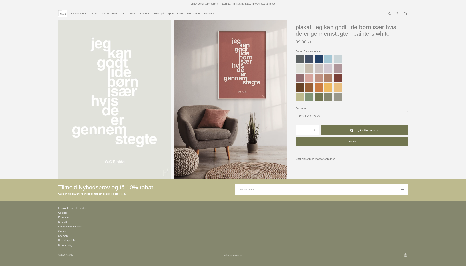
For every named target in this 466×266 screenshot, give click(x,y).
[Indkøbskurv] (405, 14)
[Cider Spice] (328, 78)
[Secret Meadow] (319, 97)
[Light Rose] (337, 68)
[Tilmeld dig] (402, 189)
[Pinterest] (405, 255)
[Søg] (390, 14)
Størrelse (301, 108)
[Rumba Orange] (319, 87)
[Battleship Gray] (337, 97)
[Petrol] (309, 59)
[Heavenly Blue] (328, 59)
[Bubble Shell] (309, 78)
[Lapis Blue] (319, 59)
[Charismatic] (337, 87)
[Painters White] (300, 68)
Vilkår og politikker (233, 255)
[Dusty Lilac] (328, 68)
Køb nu (351, 141)
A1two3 (69, 255)
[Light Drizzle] (337, 59)
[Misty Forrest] (328, 97)
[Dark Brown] (300, 87)
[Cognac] (309, 87)
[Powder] (319, 78)
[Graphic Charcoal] (300, 59)
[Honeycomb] (328, 87)
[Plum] (300, 78)
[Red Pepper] (337, 78)
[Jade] (309, 97)
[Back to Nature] (300, 97)
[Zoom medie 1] (114, 99)
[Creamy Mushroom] (309, 68)
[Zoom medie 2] (230, 99)
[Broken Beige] (319, 68)
